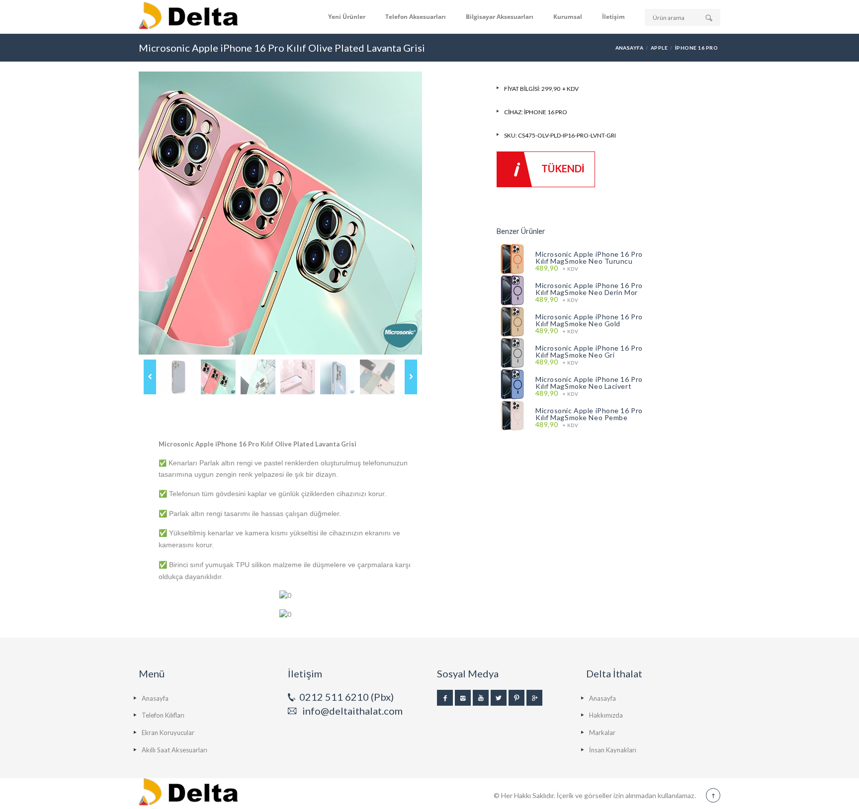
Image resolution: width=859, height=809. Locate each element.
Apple (659, 48)
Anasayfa (629, 48)
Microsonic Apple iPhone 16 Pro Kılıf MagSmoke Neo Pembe (589, 414)
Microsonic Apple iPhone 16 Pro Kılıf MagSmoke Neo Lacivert (589, 382)
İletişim (613, 16)
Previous (150, 377)
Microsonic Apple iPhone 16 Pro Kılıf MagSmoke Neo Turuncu (589, 257)
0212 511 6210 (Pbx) (346, 697)
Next (411, 377)
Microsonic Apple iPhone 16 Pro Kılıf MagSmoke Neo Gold (589, 320)
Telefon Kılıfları (163, 715)
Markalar (602, 732)
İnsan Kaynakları (612, 750)
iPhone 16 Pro (696, 48)
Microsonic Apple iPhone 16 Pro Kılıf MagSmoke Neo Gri (589, 351)
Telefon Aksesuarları (415, 16)
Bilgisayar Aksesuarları (499, 16)
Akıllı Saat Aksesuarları (174, 750)
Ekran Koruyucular (168, 732)
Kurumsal (567, 16)
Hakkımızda (606, 715)
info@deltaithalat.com (352, 711)
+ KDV (556, 268)
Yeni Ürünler (346, 16)
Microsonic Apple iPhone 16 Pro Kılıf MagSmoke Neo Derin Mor (589, 288)
